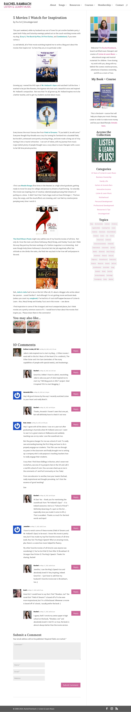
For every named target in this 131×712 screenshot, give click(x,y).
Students (97, 271)
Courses (89, 5)
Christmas (114, 224)
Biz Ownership (99, 224)
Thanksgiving (97, 279)
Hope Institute (96, 247)
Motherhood (103, 197)
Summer (109, 271)
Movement (102, 251)
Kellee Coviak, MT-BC (31, 349)
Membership (104, 5)
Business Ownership (103, 177)
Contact (120, 5)
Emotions (96, 236)
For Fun (112, 236)
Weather (111, 279)
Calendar (107, 224)
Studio (103, 271)
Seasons (107, 263)
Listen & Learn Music (104, 193)
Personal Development (103, 201)
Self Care (114, 263)
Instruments (105, 247)
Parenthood (97, 255)
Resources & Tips (103, 209)
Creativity (94, 232)
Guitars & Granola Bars (103, 185)
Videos (105, 279)
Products (93, 263)
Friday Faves (100, 239)
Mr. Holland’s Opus (49, 85)
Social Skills (106, 267)
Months (95, 251)
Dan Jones (27, 423)
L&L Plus (112, 247)
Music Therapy (110, 251)
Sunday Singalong (99, 275)
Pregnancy (94, 259)
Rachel (19, 21)
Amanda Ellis (28, 392)
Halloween (110, 243)
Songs (62, 5)
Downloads (102, 232)
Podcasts (111, 255)
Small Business (97, 267)
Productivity (113, 259)
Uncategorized (103, 213)
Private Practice (103, 259)
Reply (75, 350)
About (53, 5)
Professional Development (104, 205)
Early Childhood (111, 232)
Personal (104, 255)
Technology (109, 275)
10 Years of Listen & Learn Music (103, 173)
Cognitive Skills (96, 228)
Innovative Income (104, 189)
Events (102, 236)
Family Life (104, 181)
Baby (91, 224)
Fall (107, 236)
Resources (75, 5)
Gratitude (108, 239)
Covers (113, 228)
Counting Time (106, 228)
